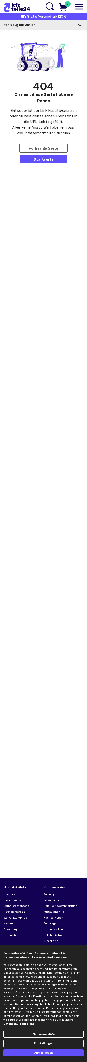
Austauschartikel (54, 911)
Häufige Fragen (53, 917)
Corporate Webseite (16, 906)
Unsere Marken (53, 929)
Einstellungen (43, 1043)
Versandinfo (51, 900)
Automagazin (52, 923)
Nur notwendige (44, 1034)
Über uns (9, 894)
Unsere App (11, 935)
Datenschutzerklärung (19, 1023)
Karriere (9, 923)
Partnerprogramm (15, 911)
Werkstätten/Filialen (16, 917)
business (12, 900)
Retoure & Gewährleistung (60, 906)
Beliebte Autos (53, 935)
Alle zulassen (43, 1052)
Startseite (44, 159)
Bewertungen (12, 929)
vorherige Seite (43, 148)
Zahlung (49, 894)
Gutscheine (51, 941)
